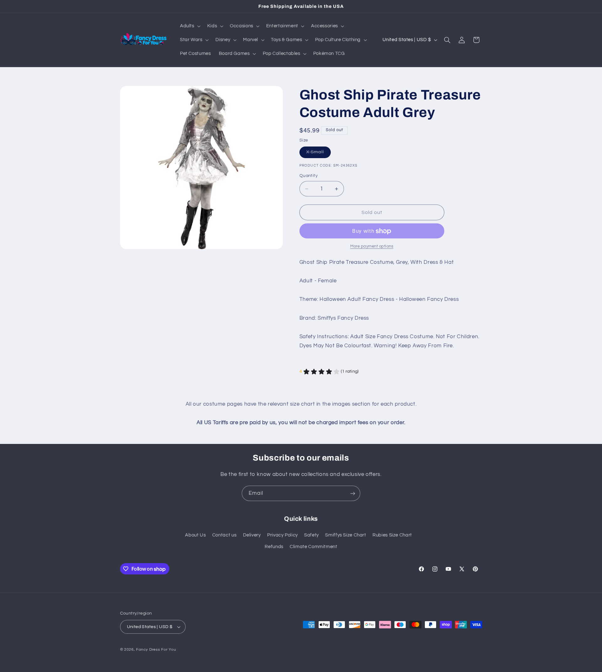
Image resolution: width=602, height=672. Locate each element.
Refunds (274, 546)
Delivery (252, 535)
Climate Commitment (313, 546)
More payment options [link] (371, 246)
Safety (311, 535)
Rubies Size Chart (392, 535)
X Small (318, 153)
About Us (195, 535)
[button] (189, 26)
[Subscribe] (353, 493)
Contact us (224, 535)
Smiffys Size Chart (345, 535)
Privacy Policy (282, 535)
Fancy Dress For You (156, 649)
